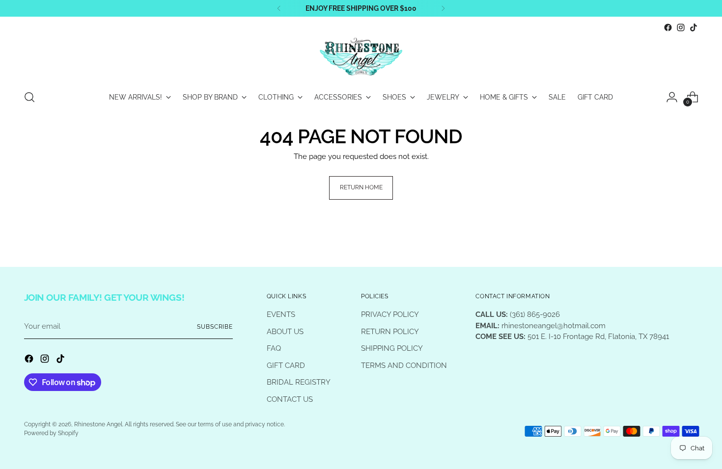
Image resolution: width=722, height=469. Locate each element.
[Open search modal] (29, 97)
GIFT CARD (286, 365)
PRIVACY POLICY (390, 314)
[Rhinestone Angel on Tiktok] (693, 27)
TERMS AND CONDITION (404, 365)
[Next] (443, 8)
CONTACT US (290, 399)
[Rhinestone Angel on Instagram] (680, 27)
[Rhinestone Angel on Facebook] (668, 27)
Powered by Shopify (51, 433)
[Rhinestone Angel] (361, 57)
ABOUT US (285, 331)
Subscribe (215, 326)
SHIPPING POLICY (392, 348)
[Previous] (279, 8)
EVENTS (281, 314)
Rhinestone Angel (98, 424)
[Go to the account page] (672, 97)
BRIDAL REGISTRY (299, 382)
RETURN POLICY (390, 331)
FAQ (274, 348)
